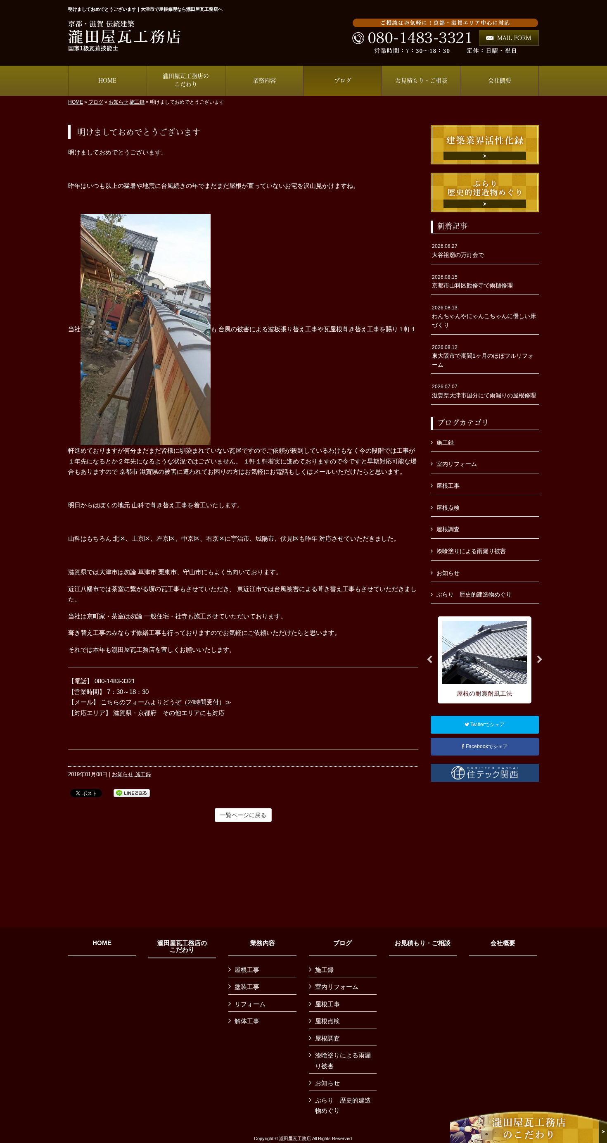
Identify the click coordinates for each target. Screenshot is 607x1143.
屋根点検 (448, 507)
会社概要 (503, 943)
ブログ (95, 102)
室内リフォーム (456, 464)
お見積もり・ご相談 (423, 943)
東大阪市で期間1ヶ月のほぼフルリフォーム (482, 356)
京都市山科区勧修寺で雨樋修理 (472, 281)
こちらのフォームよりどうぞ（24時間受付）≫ (166, 702)
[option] (484, 659)
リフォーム (250, 1004)
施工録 (137, 102)
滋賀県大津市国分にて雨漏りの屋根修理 (484, 391)
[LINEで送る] (132, 792)
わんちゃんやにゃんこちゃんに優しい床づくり (484, 316)
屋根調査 (448, 529)
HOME (75, 102)
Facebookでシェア (486, 746)
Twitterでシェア (487, 724)
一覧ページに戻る (243, 815)
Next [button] (540, 660)
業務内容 (262, 943)
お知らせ (118, 102)
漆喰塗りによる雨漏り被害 (471, 551)
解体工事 (247, 1020)
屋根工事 (448, 485)
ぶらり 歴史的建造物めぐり (474, 594)
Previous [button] (429, 660)
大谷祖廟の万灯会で (458, 250)
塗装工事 (247, 986)
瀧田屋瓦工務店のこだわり (182, 946)
